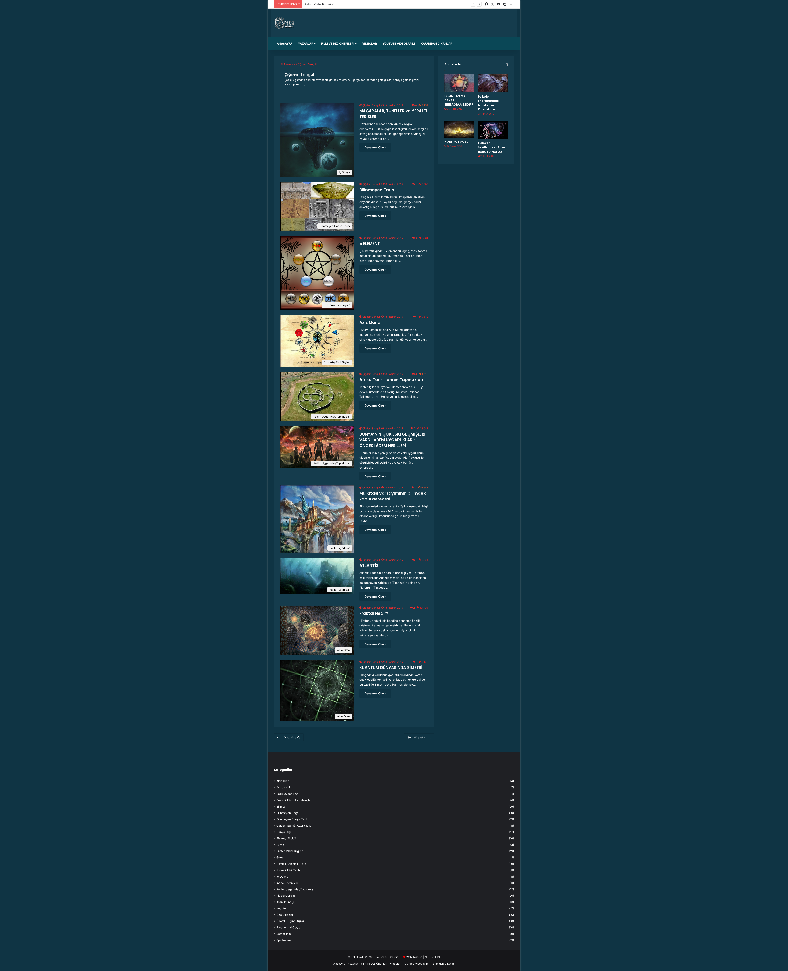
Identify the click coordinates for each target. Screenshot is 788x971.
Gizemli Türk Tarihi (288, 870)
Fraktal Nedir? (373, 613)
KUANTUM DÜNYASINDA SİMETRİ (391, 667)
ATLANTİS (368, 565)
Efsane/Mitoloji (286, 838)
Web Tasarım (414, 957)
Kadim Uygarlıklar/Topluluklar (295, 889)
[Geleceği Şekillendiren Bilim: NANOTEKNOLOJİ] (493, 130)
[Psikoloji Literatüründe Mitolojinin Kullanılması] (493, 83)
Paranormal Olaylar (289, 927)
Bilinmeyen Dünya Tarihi (292, 819)
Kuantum (282, 908)
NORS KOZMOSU (456, 142)
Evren (280, 844)
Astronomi (283, 787)
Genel (280, 857)
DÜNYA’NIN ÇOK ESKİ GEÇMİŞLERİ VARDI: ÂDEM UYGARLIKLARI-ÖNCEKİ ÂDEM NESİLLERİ (392, 439)
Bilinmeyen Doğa (287, 813)
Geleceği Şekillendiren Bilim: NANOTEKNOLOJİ (492, 147)
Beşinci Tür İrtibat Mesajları (294, 800)
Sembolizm (283, 933)
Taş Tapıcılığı (312, 4)
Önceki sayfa (292, 737)
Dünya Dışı (283, 832)
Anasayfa (284, 43)
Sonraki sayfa (416, 737)
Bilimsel (281, 806)
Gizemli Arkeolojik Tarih (291, 863)
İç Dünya (282, 876)
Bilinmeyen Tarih (376, 190)
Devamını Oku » (375, 147)
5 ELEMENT (369, 243)
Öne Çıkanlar (284, 914)
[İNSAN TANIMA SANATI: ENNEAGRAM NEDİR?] (459, 83)
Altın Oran (282, 781)
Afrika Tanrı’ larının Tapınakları (391, 380)
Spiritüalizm (284, 940)
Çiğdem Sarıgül (299, 74)
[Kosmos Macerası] (285, 23)
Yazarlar (305, 43)
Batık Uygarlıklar (287, 793)
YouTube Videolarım (399, 43)
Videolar (369, 43)
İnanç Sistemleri (287, 883)
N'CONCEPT (432, 957)
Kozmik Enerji (285, 902)
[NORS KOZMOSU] (459, 129)
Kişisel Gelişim (285, 895)
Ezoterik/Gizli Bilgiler (289, 851)
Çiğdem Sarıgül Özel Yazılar (294, 825)
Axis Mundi (370, 322)
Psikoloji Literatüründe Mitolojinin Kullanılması (488, 102)
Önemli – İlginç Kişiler (290, 921)
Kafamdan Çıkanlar (436, 43)
